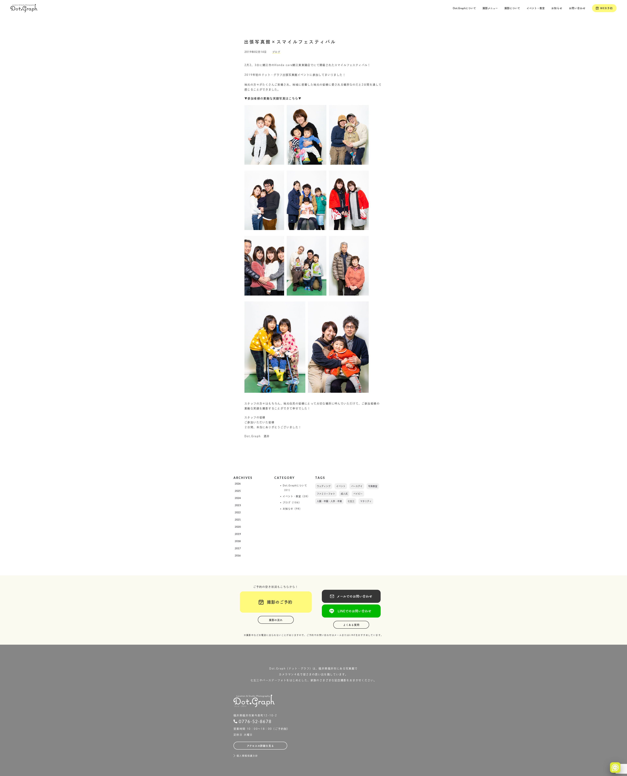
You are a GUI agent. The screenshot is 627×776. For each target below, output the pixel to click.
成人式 (344, 494)
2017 (238, 548)
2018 (238, 541)
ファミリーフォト (326, 494)
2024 (238, 497)
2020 (238, 526)
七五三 (351, 501)
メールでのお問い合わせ (351, 596)
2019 (238, 533)
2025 (238, 490)
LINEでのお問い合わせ (351, 611)
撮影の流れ (276, 620)
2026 (238, 483)
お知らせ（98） (292, 509)
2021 (238, 519)
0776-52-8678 (255, 721)
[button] (464, 8)
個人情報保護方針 (247, 756)
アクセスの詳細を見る (260, 745)
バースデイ (356, 486)
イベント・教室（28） (296, 496)
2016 (238, 555)
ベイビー (357, 494)
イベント (340, 486)
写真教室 (372, 486)
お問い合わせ (577, 8)
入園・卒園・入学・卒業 (329, 501)
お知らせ (556, 8)
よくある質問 (351, 625)
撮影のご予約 (277, 602)
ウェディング (323, 486)
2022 (238, 512)
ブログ (276, 52)
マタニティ (366, 501)
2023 (238, 505)
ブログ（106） (292, 502)
